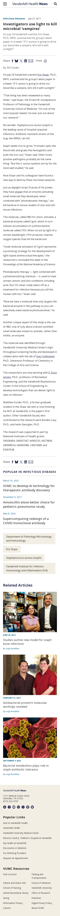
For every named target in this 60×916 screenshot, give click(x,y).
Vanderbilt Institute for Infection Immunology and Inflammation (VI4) (27, 568)
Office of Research (41, 892)
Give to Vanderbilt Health (15, 822)
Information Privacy (13, 903)
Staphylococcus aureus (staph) (23, 557)
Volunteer (36, 897)
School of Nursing (12, 887)
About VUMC (38, 907)
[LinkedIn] (27, 807)
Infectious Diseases (14, 18)
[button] (5, 3)
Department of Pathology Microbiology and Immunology (29, 538)
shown (19, 191)
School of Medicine (41, 882)
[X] (23, 807)
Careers (7, 907)
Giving (6, 897)
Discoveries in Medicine (14, 848)
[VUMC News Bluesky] (32, 807)
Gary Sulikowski (45, 356)
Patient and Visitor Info (14, 882)
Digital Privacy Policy (42, 903)
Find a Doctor (10, 874)
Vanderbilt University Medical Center (21, 832)
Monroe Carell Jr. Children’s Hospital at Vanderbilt (27, 838)
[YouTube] (13, 807)
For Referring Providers (14, 853)
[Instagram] (18, 807)
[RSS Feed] (4, 807)
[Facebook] (9, 807)
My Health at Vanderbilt (14, 843)
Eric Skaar (43, 74)
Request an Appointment (15, 858)
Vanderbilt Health (11, 827)
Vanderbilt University (42, 887)
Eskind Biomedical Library (15, 892)
